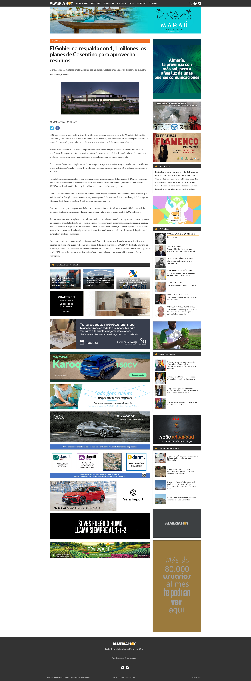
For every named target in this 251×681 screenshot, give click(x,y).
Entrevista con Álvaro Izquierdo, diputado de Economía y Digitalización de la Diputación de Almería (181, 365)
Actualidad (82, 3)
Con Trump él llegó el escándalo (181, 285)
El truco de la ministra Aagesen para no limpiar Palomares (181, 274)
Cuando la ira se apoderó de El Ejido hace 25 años (178, 179)
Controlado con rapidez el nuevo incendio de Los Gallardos (181, 499)
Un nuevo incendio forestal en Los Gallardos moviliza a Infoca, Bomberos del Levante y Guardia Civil (182, 485)
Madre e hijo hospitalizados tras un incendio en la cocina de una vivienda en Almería (194, 175)
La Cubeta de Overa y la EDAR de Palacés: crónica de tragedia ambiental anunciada (182, 312)
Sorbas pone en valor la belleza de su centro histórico (182, 403)
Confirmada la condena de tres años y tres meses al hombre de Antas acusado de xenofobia (198, 182)
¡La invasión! (172, 237)
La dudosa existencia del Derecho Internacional (182, 299)
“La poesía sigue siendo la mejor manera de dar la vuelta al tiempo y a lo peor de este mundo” (182, 390)
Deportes (96, 3)
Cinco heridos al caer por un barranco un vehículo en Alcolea (183, 186)
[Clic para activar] (190, 3)
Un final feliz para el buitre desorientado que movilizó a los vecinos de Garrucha (181, 471)
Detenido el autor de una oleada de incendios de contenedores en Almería (190, 172)
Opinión (153, 3)
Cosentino (56, 75)
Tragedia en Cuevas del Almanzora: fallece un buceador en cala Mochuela (182, 458)
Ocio (131, 3)
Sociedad (141, 3)
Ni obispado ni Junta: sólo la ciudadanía (180, 262)
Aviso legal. (196, 677)
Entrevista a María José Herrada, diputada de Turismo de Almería (181, 378)
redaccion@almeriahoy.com (124, 677)
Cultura (121, 3)
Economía (109, 3)
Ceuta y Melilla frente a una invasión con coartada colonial (181, 250)
